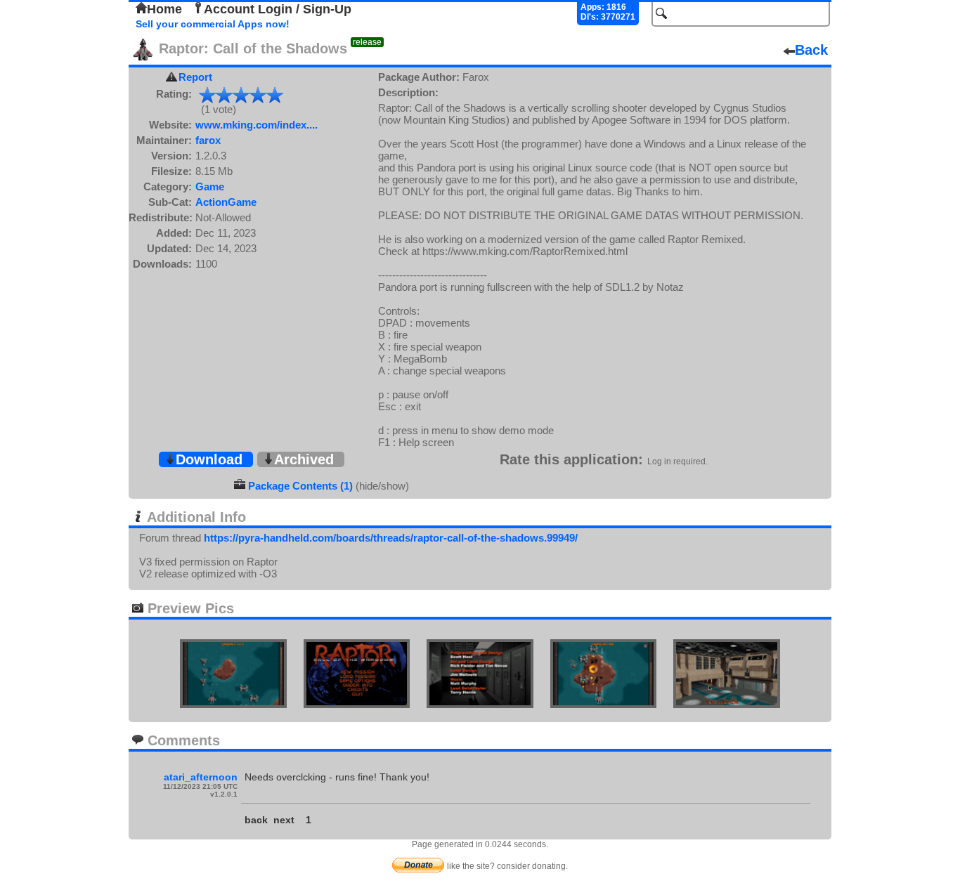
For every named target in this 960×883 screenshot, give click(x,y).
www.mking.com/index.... (256, 125)
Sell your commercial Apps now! (213, 24)
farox (208, 140)
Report (195, 77)
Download (209, 459)
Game (209, 186)
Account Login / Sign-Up (277, 9)
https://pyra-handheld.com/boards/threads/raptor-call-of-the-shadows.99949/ (391, 538)
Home (164, 9)
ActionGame (226, 202)
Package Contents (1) (300, 486)
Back (811, 50)
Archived (304, 459)
